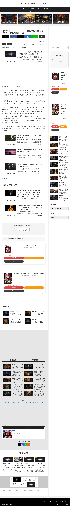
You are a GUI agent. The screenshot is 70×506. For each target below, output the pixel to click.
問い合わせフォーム (64, 501)
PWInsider (5, 178)
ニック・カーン (41, 44)
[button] (42, 36)
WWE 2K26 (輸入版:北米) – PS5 (29, 245)
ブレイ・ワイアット (17, 44)
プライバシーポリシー (54, 501)
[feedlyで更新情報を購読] (17, 433)
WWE (5, 44)
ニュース (9, 44)
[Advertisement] (23, 74)
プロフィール (45, 501)
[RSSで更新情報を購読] (20, 433)
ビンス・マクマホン (27, 44)
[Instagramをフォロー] (15, 433)
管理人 (14, 430)
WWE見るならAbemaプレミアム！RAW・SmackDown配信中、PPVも (24, 402)
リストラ (34, 44)
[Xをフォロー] (13, 433)
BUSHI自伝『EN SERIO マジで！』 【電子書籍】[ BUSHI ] (29, 273)
